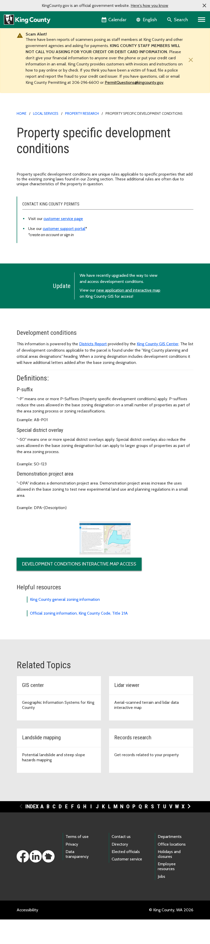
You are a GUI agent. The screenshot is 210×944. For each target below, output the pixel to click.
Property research (82, 113)
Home (21, 113)
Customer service (127, 859)
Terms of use (77, 836)
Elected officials (126, 851)
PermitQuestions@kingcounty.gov (134, 82)
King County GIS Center (157, 343)
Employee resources (167, 866)
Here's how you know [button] (149, 5)
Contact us (121, 836)
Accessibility (27, 909)
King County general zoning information (65, 599)
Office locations (172, 844)
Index (32, 806)
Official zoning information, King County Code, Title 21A (79, 613)
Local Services (45, 113)
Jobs (161, 876)
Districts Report (93, 343)
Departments (170, 836)
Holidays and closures (169, 854)
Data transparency (77, 854)
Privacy (72, 844)
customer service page (63, 218)
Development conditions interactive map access (79, 564)
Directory (120, 844)
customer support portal (64, 228)
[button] (204, 5)
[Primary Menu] (201, 19)
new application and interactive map (128, 290)
